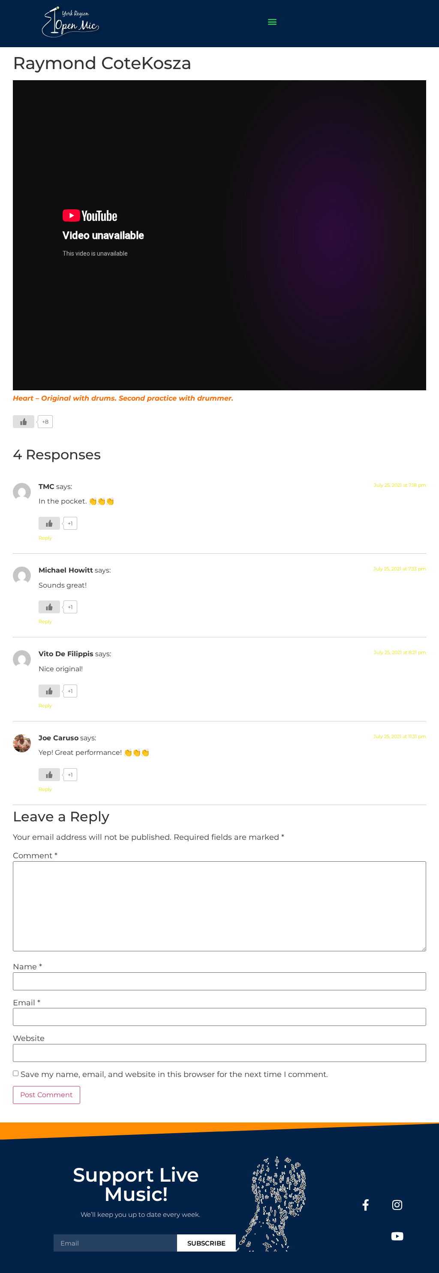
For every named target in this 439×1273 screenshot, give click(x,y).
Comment (35, 856)
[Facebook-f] (366, 1204)
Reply (45, 538)
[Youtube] (397, 1236)
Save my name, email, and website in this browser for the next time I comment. (174, 1074)
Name (27, 967)
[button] (272, 21)
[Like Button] (23, 421)
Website (29, 1038)
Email (26, 1003)
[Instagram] (397, 1204)
